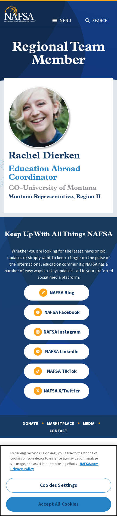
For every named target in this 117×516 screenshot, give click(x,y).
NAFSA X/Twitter (62, 391)
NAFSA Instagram (62, 332)
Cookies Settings (58, 485)
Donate (30, 423)
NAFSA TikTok (62, 371)
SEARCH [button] (100, 20)
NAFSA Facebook (62, 312)
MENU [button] (65, 20)
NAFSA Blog (62, 292)
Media (88, 423)
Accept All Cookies (58, 504)
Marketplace (60, 423)
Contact (58, 431)
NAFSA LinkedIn (62, 351)
